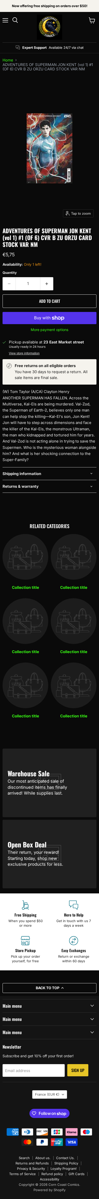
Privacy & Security (31, 1168)
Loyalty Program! (64, 1168)
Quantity (10, 273)
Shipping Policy (66, 1163)
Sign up (77, 1070)
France (47, 1094)
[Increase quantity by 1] (46, 283)
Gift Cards (77, 1174)
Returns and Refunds (32, 1163)
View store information (24, 353)
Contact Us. (65, 1158)
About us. (43, 1158)
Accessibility (49, 1179)
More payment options (49, 330)
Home (8, 60)
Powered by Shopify (49, 1190)
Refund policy (52, 1174)
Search (24, 1158)
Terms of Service (22, 1174)
